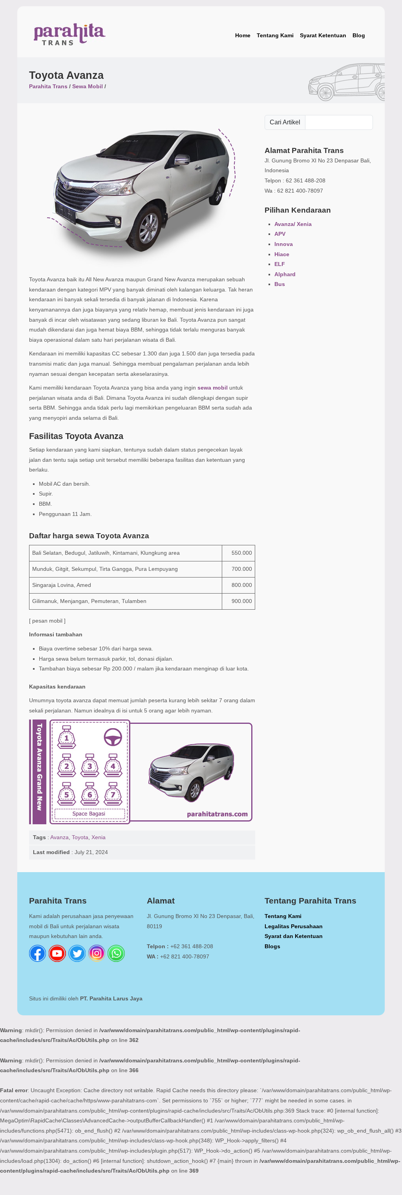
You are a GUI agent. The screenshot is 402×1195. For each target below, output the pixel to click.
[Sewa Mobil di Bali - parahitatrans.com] (70, 35)
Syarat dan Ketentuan (294, 936)
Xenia (98, 837)
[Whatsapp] (116, 960)
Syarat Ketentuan (323, 35)
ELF (279, 264)
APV (279, 234)
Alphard (285, 274)
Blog (359, 35)
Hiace (281, 254)
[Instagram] (96, 960)
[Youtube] (57, 960)
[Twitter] (77, 960)
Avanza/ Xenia (293, 224)
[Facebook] (37, 960)
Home (242, 35)
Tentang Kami (275, 35)
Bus (279, 284)
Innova (283, 244)
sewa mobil (212, 387)
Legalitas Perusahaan (294, 926)
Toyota (80, 837)
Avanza (59, 837)
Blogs (272, 946)
